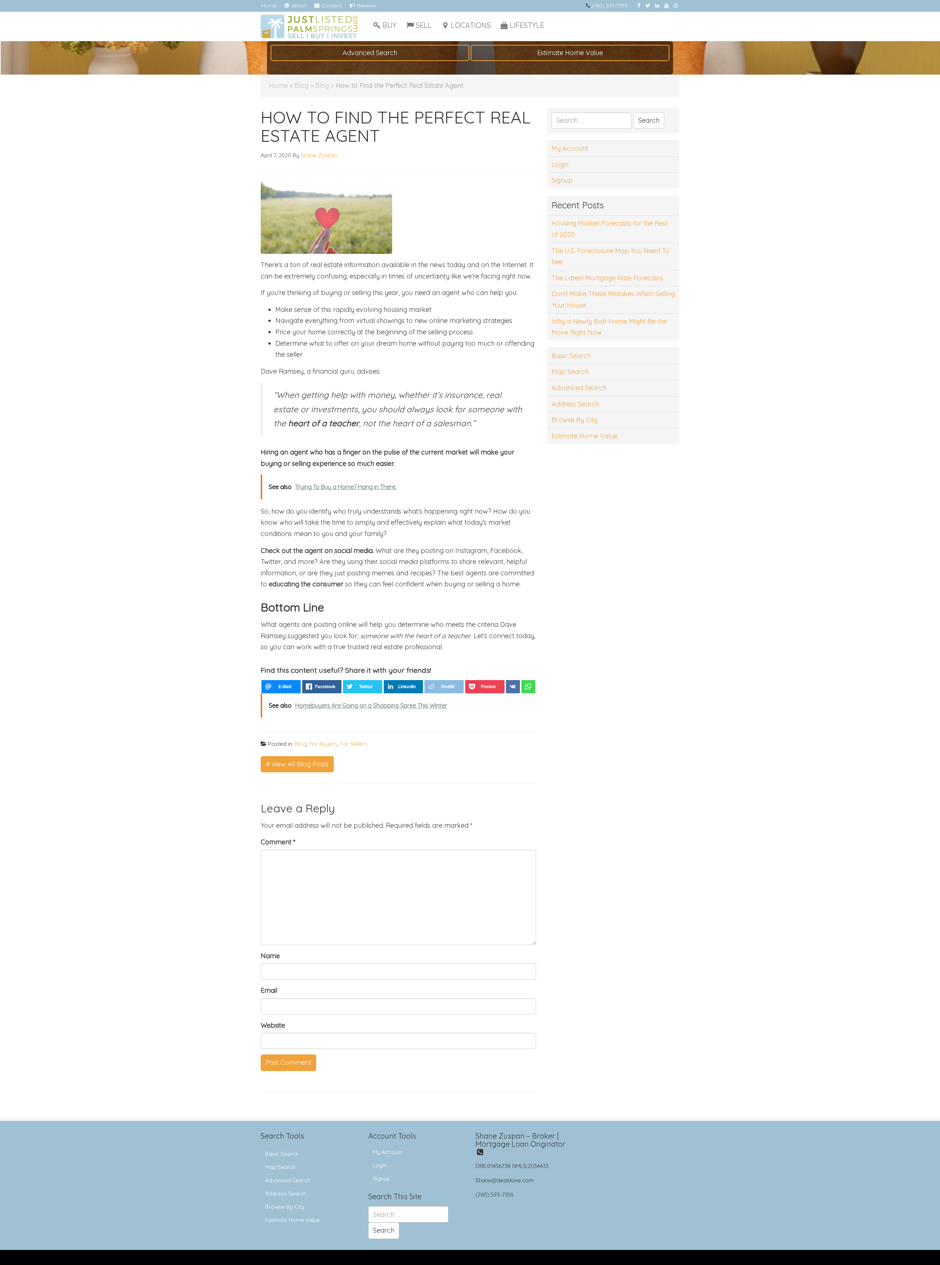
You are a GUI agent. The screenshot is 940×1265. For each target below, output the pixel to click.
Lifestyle (527, 25)
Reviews (365, 5)
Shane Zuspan (319, 155)
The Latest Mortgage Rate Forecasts (607, 278)
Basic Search (571, 356)
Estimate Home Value (570, 52)
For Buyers (323, 743)
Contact (330, 5)
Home (268, 5)
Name (270, 956)
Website (273, 1025)
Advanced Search (370, 52)
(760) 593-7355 (610, 5)
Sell (424, 25)
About (298, 5)
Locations (471, 25)
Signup (562, 180)
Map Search (570, 371)
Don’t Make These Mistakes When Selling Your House (613, 299)
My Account (570, 148)
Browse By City (574, 420)
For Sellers (354, 743)
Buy (390, 25)
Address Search (575, 404)
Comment (278, 842)
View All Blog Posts (299, 764)
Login (560, 164)
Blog (301, 85)
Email (269, 990)
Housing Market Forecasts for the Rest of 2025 (610, 229)
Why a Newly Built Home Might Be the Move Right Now (609, 327)
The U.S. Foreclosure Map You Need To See (610, 256)
